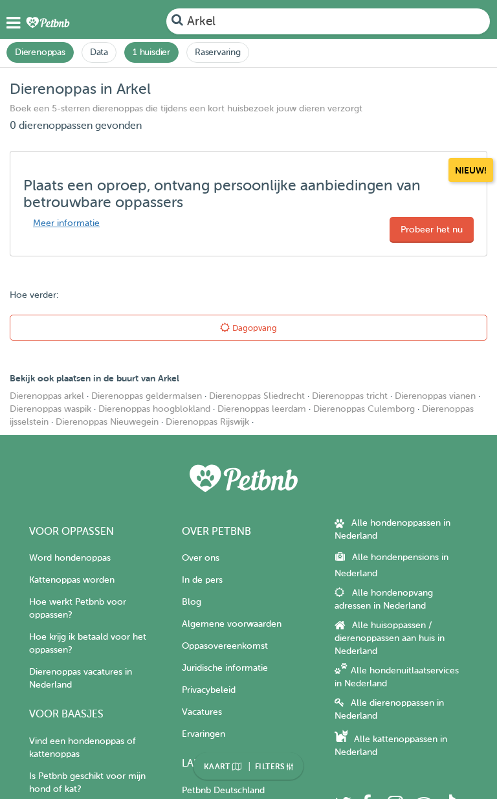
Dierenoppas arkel (47, 396)
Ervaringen (203, 734)
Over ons (200, 558)
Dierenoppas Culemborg (364, 409)
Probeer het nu (432, 229)
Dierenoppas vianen (435, 396)
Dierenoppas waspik (50, 409)
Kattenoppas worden (72, 580)
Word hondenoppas (70, 558)
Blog (191, 602)
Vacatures (202, 712)
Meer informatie (66, 223)
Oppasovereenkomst (225, 646)
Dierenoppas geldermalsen (146, 396)
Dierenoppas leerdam (261, 409)
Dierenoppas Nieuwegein (107, 422)
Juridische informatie (225, 668)
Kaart (218, 766)
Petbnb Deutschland (223, 790)
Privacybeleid (209, 690)
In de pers (202, 580)
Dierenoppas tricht (350, 396)
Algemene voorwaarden (232, 624)
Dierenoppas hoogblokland (154, 409)
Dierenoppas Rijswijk (207, 422)
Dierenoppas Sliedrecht (257, 396)
